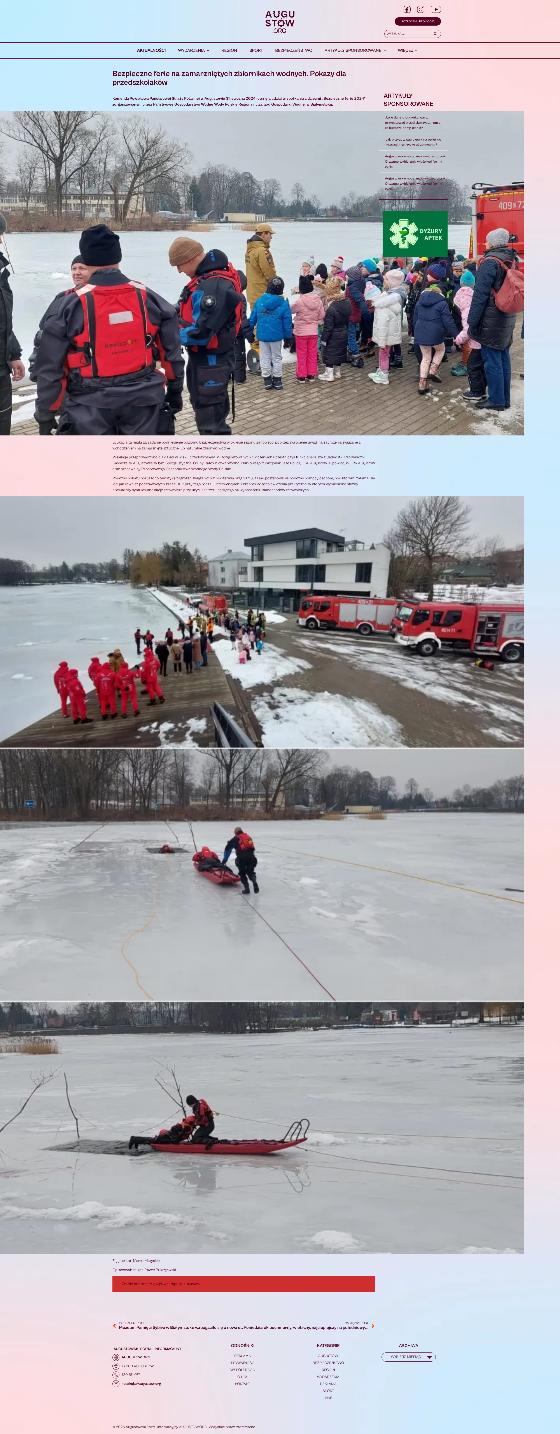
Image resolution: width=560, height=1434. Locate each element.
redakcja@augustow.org (141, 1384)
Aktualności (151, 50)
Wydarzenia (191, 50)
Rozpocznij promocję (417, 21)
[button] (193, 50)
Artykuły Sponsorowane (353, 50)
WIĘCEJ (405, 50)
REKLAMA (242, 1356)
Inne (328, 1398)
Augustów (328, 1356)
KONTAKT (242, 1384)
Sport (256, 50)
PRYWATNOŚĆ (242, 1363)
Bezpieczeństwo (293, 50)
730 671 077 (131, 1375)
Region (229, 50)
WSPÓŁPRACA (242, 1370)
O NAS (242, 1377)
